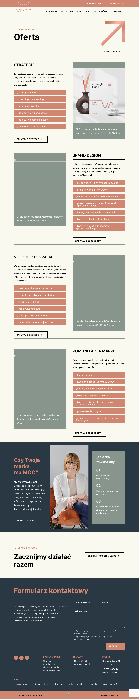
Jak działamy (76, 11)
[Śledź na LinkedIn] (27, 3)
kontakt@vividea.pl (81, 664)
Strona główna (20, 684)
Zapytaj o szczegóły (29, 139)
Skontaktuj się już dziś (103, 556)
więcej (85, 633)
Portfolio (91, 11)
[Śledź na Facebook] (19, 3)
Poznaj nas (51, 11)
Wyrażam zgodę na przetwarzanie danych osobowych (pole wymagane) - (97, 632)
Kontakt (118, 11)
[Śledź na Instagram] (23, 3)
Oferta (63, 11)
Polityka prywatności (109, 684)
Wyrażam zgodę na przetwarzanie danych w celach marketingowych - (93, 638)
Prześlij (114, 646)
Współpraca (105, 11)
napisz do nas (26, 520)
